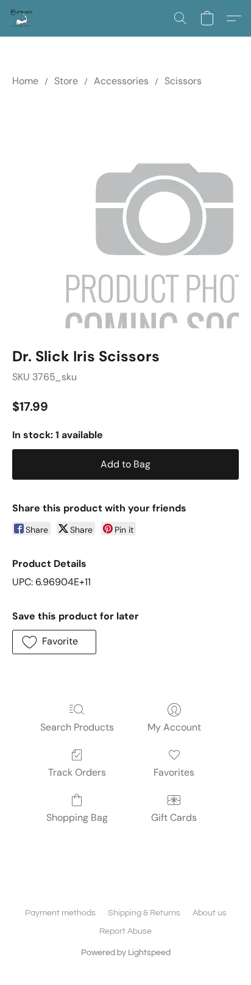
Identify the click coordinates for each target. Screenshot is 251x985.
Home (25, 80)
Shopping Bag (77, 817)
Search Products (77, 727)
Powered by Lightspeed (126, 952)
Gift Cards (174, 817)
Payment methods (60, 913)
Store (66, 80)
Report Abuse (125, 931)
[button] (22, 18)
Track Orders (77, 772)
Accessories (121, 80)
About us (210, 913)
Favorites (174, 772)
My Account (174, 727)
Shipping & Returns (144, 913)
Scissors (183, 80)
